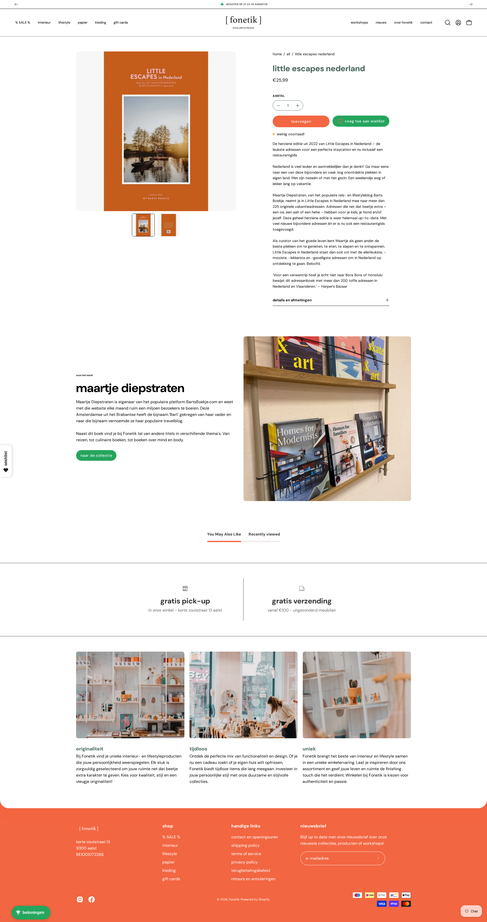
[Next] (470, 4)
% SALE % (171, 837)
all (288, 54)
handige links (245, 826)
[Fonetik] (243, 22)
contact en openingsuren (254, 837)
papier (168, 862)
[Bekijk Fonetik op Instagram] (80, 899)
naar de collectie (96, 455)
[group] (243, 4)
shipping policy (245, 845)
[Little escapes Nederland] (143, 225)
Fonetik (234, 899)
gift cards (171, 878)
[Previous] (16, 4)
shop (167, 826)
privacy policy (244, 862)
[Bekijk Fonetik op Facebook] (91, 899)
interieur (170, 845)
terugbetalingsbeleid (250, 870)
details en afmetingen (292, 300)
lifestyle (169, 853)
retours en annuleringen (253, 878)
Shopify (264, 899)
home (277, 54)
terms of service (246, 853)
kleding (169, 870)
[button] (447, 22)
